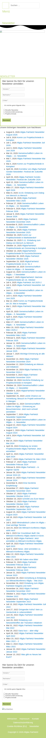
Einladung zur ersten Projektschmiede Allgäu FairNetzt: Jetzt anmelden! (23, 448)
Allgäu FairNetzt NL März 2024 (32, 459)
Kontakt (35, 719)
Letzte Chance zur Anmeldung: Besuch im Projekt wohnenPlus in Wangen (25, 398)
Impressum (24, 719)
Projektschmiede (10, 114)
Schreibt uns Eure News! (33, 499)
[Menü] (5, 5)
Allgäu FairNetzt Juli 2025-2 (29, 282)
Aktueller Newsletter (11, 110)
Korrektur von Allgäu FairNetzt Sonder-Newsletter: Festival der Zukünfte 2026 (26, 171)
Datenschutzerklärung (23, 722)
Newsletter (34, 726)
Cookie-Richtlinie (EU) (17, 726)
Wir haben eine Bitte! (29, 559)
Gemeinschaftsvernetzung (13, 112)
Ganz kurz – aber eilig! (28, 630)
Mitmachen (12, 719)
